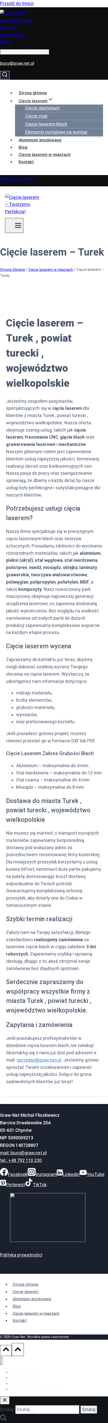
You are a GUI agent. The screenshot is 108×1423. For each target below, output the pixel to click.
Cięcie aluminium (42, 108)
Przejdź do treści (17, 3)
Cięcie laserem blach (46, 124)
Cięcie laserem (25, 1291)
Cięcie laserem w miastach (45, 154)
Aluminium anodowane (40, 139)
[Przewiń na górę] (6, 1350)
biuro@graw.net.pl (17, 63)
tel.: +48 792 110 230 (21, 1160)
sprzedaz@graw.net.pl (39, 1060)
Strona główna (33, 92)
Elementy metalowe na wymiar (56, 132)
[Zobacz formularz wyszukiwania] (5, 75)
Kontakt (26, 161)
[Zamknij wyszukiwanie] (5, 1400)
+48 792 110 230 (16, 51)
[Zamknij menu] (1, 1361)
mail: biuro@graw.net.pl (23, 1152)
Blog (23, 147)
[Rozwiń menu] (14, 225)
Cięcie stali (36, 116)
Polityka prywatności (21, 1254)
